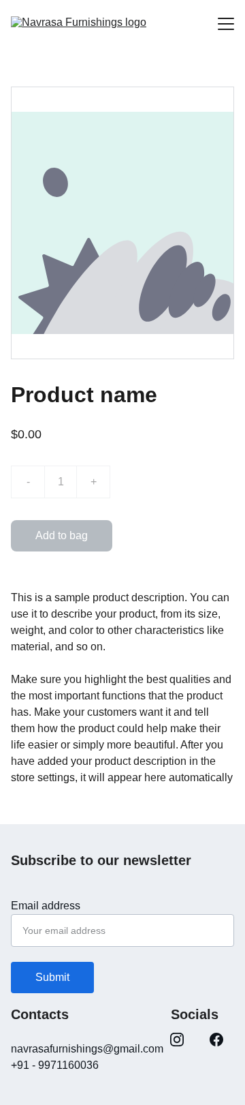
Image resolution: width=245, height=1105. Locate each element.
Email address (45, 905)
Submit (52, 977)
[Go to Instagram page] (177, 1039)
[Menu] (226, 24)
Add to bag (61, 535)
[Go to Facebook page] (216, 1039)
